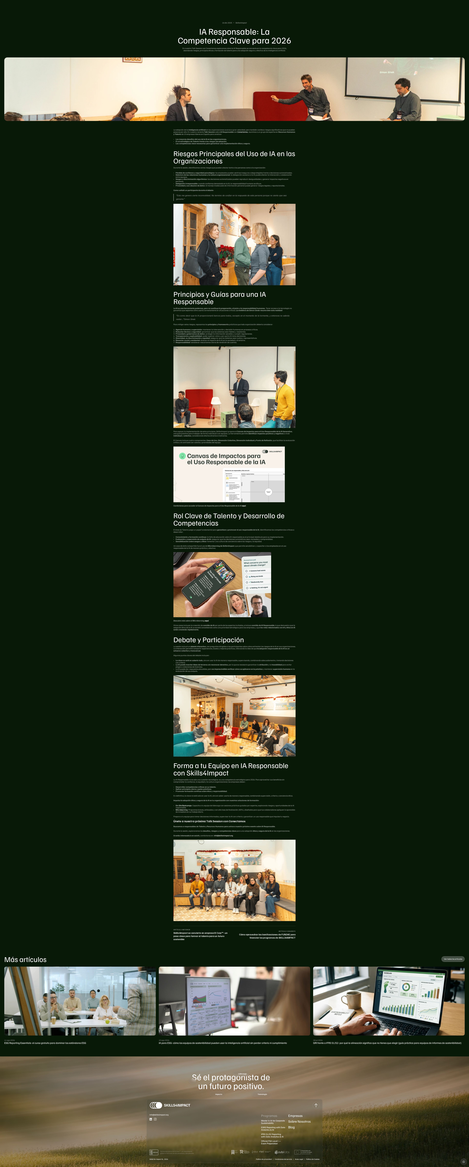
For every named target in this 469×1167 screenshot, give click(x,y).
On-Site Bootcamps (184, 805)
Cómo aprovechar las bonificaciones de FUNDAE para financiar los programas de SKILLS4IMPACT (267, 936)
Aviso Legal (299, 1159)
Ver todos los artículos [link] (453, 959)
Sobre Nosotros (299, 1121)
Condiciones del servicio (283, 1159)
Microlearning (182, 810)
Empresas (295, 1115)
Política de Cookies (313, 1159)
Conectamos (242, 132)
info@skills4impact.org (223, 835)
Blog (291, 1127)
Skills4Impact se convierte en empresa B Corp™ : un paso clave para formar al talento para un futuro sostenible (200, 936)
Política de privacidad (264, 1159)
